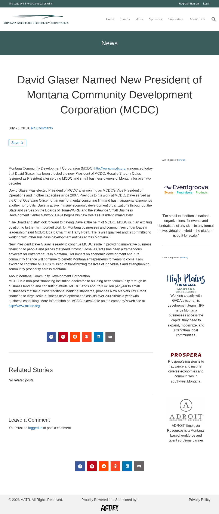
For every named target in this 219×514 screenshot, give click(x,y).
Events (125, 19)
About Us (196, 19)
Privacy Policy (199, 500)
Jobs (139, 19)
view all (181, 160)
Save (15, 143)
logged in (35, 428)
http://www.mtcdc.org (110, 168)
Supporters (175, 19)
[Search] (212, 19)
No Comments (42, 128)
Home (110, 19)
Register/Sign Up (189, 3)
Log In (206, 3)
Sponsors (155, 19)
